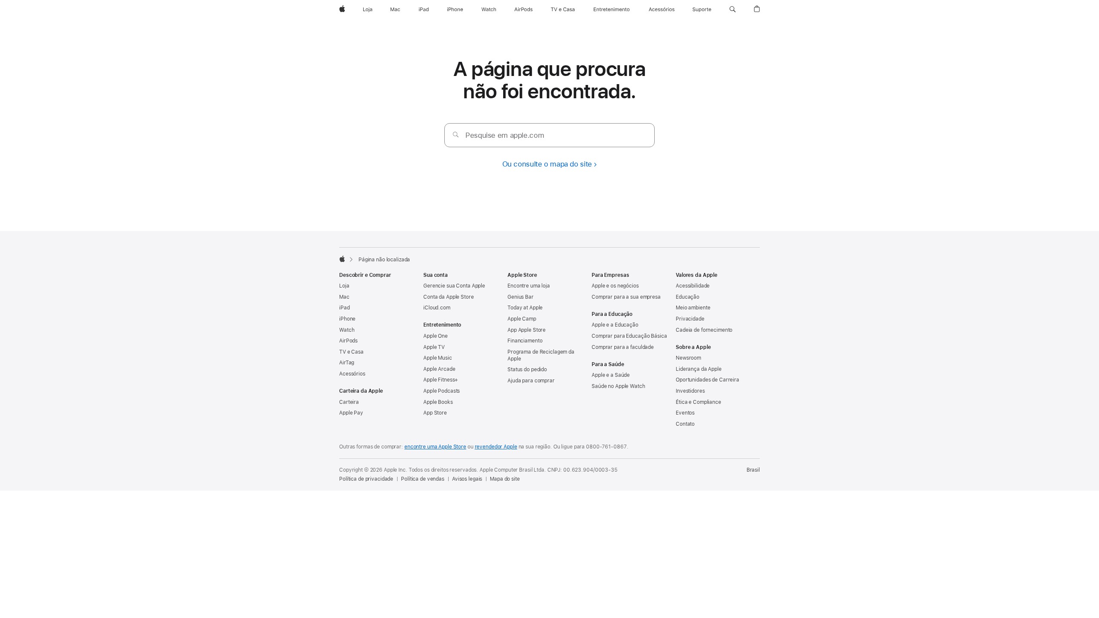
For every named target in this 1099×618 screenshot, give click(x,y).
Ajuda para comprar (531, 381)
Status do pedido (527, 370)
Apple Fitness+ (440, 380)
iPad (344, 308)
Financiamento (524, 341)
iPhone (347, 319)
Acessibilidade (693, 286)
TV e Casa (351, 352)
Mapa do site (505, 479)
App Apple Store (526, 330)
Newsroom (688, 358)
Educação (687, 297)
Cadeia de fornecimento (704, 330)
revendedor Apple (496, 447)
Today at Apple (525, 308)
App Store (435, 413)
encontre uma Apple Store (435, 447)
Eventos (685, 413)
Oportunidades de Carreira (707, 380)
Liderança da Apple (699, 369)
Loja (344, 286)
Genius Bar (520, 297)
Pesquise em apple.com (504, 135)
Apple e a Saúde (611, 375)
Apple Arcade (439, 369)
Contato (685, 424)
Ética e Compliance (698, 402)
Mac (344, 297)
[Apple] (342, 259)
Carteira (349, 402)
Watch (346, 330)
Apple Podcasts (441, 391)
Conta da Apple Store (448, 297)
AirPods (348, 341)
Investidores (690, 391)
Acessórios (352, 374)
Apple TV (434, 347)
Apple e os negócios (615, 286)
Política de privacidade (366, 479)
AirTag (346, 363)
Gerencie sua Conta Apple (454, 286)
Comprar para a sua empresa (626, 297)
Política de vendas (422, 479)
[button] (732, 9)
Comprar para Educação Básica (629, 336)
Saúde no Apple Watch (618, 386)
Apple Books (438, 402)
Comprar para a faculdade (623, 347)
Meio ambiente (693, 308)
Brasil (753, 470)
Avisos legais (467, 479)
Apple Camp (521, 319)
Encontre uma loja (528, 286)
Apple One (435, 336)
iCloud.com (436, 308)
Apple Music (437, 358)
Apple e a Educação (615, 325)
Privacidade (690, 319)
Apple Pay (351, 413)
